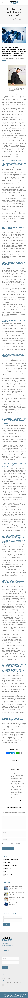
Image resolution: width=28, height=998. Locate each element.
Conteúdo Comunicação (18, 996)
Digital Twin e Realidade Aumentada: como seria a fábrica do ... (16, 888)
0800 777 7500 (6, 978)
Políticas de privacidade (8, 945)
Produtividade (9, 862)
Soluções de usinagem (11, 859)
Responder (21, 800)
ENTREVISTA (16, 18)
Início (10, 18)
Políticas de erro (6, 948)
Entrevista (8, 868)
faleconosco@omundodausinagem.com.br (13, 982)
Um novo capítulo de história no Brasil (17, 893)
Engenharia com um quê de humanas (17, 898)
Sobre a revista (6, 943)
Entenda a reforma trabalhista (14, 903)
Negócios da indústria (11, 865)
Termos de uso (6, 950)
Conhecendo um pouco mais (13, 875)
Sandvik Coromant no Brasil (14, 995)
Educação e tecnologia (11, 871)
